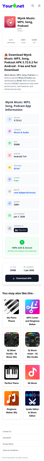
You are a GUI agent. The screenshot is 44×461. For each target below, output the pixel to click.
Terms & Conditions (10, 450)
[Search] (32, 5)
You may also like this (18, 293)
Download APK (23, 278)
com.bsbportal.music (25, 192)
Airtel (17, 168)
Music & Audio (21, 132)
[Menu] (39, 5)
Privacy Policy (8, 444)
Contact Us (7, 431)
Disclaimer (7, 438)
